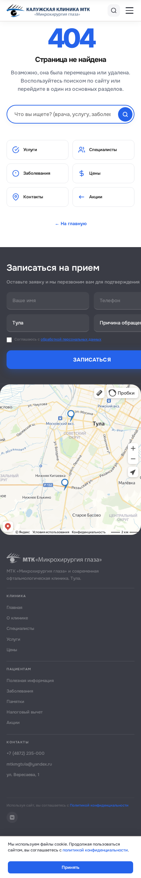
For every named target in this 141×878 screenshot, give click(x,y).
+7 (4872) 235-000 (26, 753)
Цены (94, 173)
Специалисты (103, 149)
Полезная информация (30, 680)
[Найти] (125, 114)
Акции (95, 197)
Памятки (15, 701)
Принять (70, 867)
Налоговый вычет (25, 712)
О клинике (17, 618)
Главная (14, 607)
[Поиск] (114, 10)
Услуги (30, 149)
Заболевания (36, 173)
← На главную (71, 223)
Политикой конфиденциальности (99, 805)
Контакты (33, 197)
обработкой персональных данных (71, 339)
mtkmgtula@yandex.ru (29, 764)
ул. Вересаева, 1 (23, 774)
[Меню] (129, 10)
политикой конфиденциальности (95, 850)
